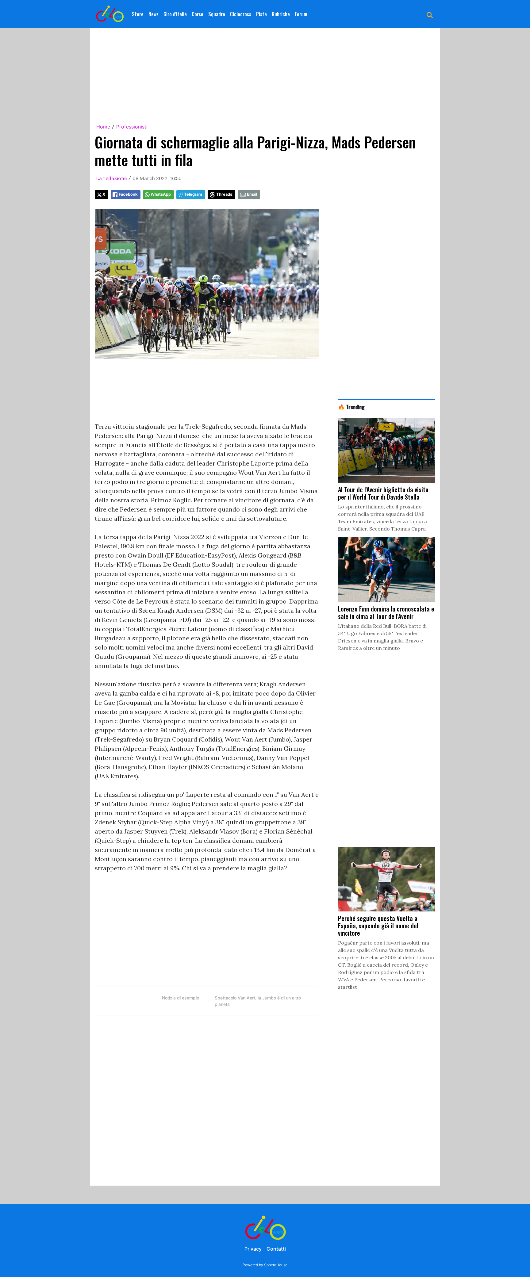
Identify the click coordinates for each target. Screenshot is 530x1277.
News (153, 14)
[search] (429, 14)
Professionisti (132, 127)
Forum (301, 14)
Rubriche (281, 14)
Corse (197, 14)
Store (138, 14)
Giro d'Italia (175, 14)
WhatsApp (161, 194)
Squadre (216, 14)
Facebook (128, 194)
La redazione (111, 178)
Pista (261, 14)
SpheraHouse (275, 1265)
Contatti (276, 1249)
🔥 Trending (351, 407)
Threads (224, 194)
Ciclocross (240, 14)
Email (252, 194)
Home (103, 127)
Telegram (193, 194)
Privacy (253, 1249)
